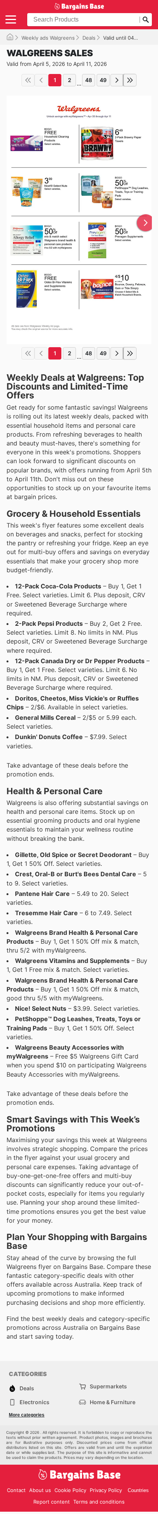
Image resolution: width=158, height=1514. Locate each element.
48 (88, 80)
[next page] (116, 80)
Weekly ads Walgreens (48, 38)
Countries (138, 1490)
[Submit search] (146, 19)
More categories (26, 1415)
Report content (51, 1502)
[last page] (130, 80)
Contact (16, 1490)
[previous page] (41, 80)
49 (103, 80)
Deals (88, 38)
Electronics (34, 1402)
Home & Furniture (112, 1402)
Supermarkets (108, 1386)
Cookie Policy (70, 1490)
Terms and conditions (99, 1502)
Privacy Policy (106, 1490)
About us (40, 1490)
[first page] (28, 80)
